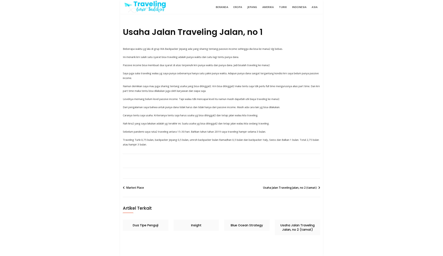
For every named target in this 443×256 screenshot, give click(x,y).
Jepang (252, 7)
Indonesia (299, 7)
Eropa (237, 7)
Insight (196, 225)
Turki (283, 7)
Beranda (222, 7)
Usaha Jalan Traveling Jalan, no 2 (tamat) (290, 188)
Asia (315, 7)
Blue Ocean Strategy (247, 225)
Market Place (135, 188)
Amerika (268, 7)
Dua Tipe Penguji (145, 225)
